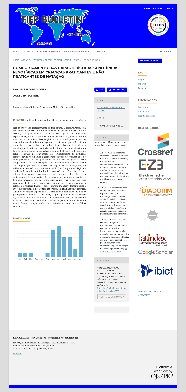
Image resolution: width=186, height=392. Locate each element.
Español (142, 83)
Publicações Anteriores (78, 51)
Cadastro (157, 8)
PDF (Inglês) (118, 89)
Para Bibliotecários (146, 115)
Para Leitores (144, 107)
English (141, 79)
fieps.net (17, 353)
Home (16, 51)
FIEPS (147, 8)
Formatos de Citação (110, 297)
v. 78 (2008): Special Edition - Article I (53, 60)
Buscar (166, 51)
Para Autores (144, 111)
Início (16, 60)
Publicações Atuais (48, 51)
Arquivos (26, 60)
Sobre (27, 51)
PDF (100, 89)
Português (143, 88)
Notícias (101, 51)
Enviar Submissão (150, 60)
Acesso (169, 8)
